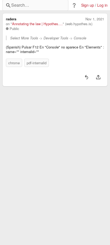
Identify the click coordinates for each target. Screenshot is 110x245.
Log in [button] (102, 5)
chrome (14, 63)
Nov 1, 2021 (94, 19)
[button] (74, 5)
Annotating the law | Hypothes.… (37, 23)
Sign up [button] (87, 5)
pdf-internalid (36, 63)
